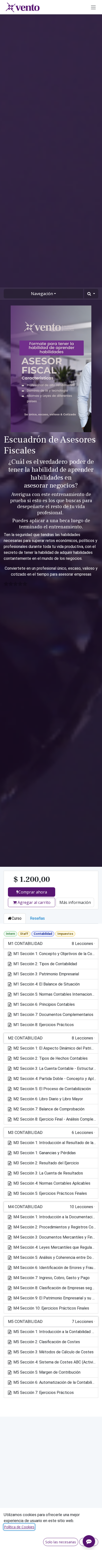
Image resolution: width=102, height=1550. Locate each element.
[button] (91, 293)
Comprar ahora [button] (32, 892)
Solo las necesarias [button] (60, 1542)
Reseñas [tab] (37, 918)
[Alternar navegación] (93, 7)
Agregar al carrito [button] (34, 902)
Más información (75, 902)
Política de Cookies (19, 1527)
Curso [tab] (17, 918)
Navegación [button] (42, 293)
